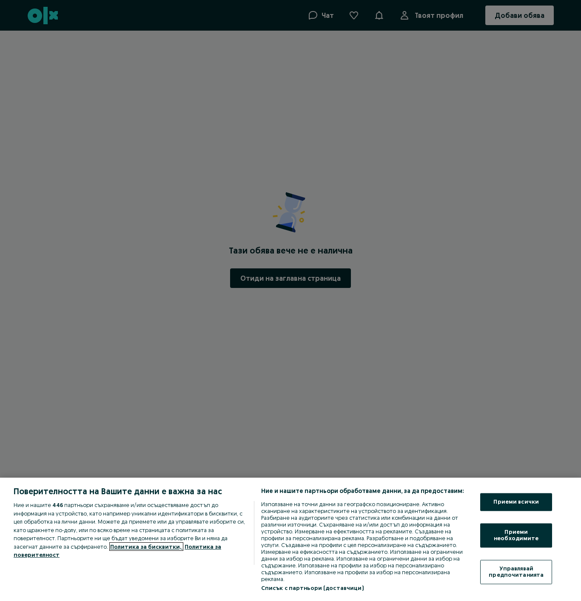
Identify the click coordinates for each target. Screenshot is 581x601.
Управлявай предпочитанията (516, 571)
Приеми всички (516, 501)
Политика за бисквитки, (146, 546)
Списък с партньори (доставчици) (312, 587)
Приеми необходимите (516, 535)
